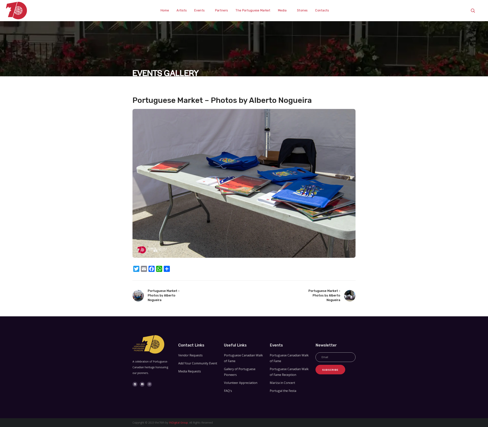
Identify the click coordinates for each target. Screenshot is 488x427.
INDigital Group (178, 422)
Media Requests (189, 371)
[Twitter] (134, 384)
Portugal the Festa (283, 391)
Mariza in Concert (282, 383)
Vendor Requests (190, 355)
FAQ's (228, 391)
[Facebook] (142, 384)
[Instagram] (149, 384)
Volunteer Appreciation (240, 383)
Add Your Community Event (197, 363)
